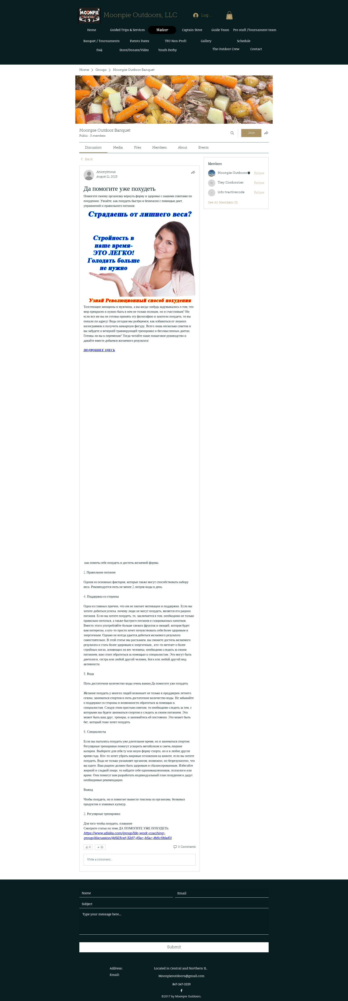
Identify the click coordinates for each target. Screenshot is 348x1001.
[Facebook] (181, 991)
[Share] (193, 172)
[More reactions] (100, 847)
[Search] (232, 133)
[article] (139, 518)
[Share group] (266, 132)
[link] (93, 147)
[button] (229, 15)
